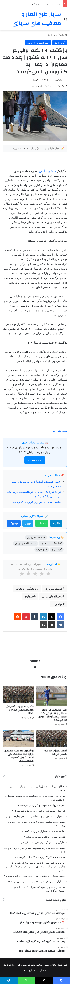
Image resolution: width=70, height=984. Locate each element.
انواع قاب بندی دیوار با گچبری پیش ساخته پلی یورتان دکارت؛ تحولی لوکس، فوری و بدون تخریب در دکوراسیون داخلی (35, 866)
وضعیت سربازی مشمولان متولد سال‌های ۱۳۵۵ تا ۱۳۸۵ (20, 710)
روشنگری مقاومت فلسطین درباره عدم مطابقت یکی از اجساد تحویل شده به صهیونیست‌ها (19, 755)
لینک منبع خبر (59, 430)
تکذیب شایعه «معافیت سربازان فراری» (44, 836)
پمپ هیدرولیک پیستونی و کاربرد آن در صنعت (38, 3)
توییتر (28, 523)
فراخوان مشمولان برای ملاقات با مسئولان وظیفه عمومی (35, 816)
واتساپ (42, 523)
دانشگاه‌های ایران (52, 596)
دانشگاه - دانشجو (26, 588)
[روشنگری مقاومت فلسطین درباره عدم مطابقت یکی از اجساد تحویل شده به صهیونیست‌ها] (18, 738)
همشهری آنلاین (47, 171)
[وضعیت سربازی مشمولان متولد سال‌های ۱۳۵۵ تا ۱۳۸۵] (18, 694)
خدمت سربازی (54, 588)
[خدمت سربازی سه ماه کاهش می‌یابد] (51, 738)
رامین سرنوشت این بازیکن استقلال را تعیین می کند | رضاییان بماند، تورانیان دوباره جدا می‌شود (52, 714)
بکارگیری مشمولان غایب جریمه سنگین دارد (42, 842)
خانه (62, 34)
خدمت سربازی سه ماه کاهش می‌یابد (55, 752)
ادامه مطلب (34, 460)
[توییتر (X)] (51, 616)
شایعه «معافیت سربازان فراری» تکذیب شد (37, 502)
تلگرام (56, 523)
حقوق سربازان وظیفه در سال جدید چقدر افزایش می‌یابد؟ (34, 875)
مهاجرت (58, 604)
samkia (59, 80)
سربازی (29, 596)
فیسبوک (14, 523)
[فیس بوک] (60, 616)
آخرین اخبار (52, 34)
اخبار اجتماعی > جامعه (38, 42)
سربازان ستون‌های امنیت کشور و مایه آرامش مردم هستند (34, 881)
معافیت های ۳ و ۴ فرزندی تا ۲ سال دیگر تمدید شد (38, 857)
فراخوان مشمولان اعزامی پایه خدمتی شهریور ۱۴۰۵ (37, 810)
